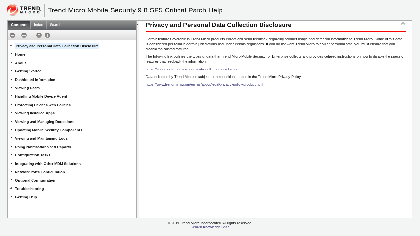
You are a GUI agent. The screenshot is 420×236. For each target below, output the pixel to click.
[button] (11, 34)
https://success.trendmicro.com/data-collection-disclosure (192, 69)
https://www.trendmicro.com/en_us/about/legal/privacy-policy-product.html (204, 84)
